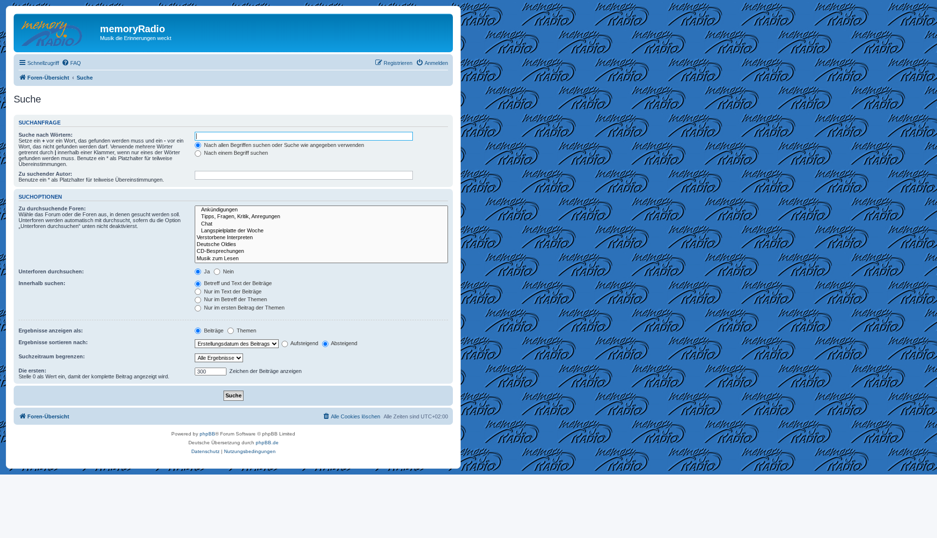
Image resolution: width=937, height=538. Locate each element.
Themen (245, 330)
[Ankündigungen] (321, 210)
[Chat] (321, 224)
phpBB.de (267, 442)
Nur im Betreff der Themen (235, 299)
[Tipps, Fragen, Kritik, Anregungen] (321, 216)
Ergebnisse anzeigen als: (51, 330)
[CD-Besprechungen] (321, 251)
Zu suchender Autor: (45, 174)
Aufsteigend (303, 343)
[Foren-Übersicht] (58, 31)
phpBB (207, 433)
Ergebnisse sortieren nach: (53, 342)
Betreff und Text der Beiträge (237, 283)
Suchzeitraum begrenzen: (52, 356)
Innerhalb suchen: (42, 283)
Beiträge (213, 330)
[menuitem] (71, 63)
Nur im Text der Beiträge (232, 291)
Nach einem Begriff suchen (235, 153)
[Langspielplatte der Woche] (321, 231)
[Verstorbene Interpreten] (321, 237)
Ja (206, 271)
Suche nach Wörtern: (46, 135)
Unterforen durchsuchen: (51, 271)
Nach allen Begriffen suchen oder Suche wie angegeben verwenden (283, 145)
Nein (228, 271)
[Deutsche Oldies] (321, 244)
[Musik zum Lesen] (321, 258)
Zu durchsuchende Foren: (52, 208)
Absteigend (343, 343)
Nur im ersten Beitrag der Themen (244, 307)
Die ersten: (32, 370)
